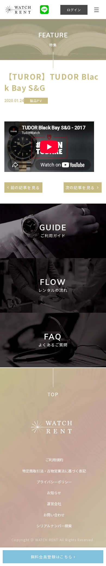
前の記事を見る (25, 187)
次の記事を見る (80, 187)
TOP (52, 394)
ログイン (74, 9)
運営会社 (54, 503)
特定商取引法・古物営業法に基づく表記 (54, 470)
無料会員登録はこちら (52, 556)
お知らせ (54, 492)
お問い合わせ (54, 514)
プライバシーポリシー (54, 481)
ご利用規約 (54, 459)
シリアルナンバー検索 (54, 525)
